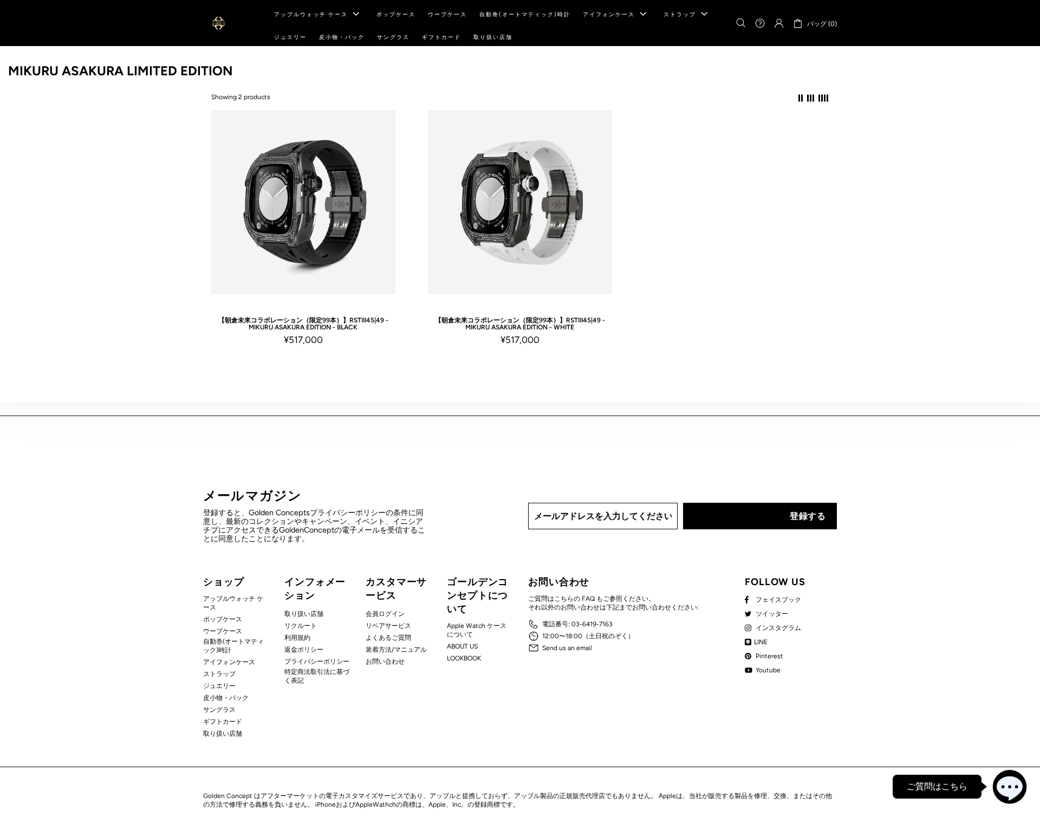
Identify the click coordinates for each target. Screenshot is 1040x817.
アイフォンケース (229, 662)
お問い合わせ (385, 661)
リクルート (300, 626)
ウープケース (222, 631)
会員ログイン (385, 614)
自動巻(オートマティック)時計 (233, 646)
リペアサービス (388, 626)
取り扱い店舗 (222, 733)
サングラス (219, 710)
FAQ (588, 598)
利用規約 (297, 637)
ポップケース (222, 619)
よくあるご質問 (388, 637)
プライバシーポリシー (316, 661)
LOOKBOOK (464, 658)
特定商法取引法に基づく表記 (316, 676)
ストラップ (219, 674)
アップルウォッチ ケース (233, 603)
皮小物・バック (226, 698)
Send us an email (567, 648)
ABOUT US (462, 646)
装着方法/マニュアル (396, 649)
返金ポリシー (303, 649)
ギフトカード (222, 721)
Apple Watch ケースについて (476, 630)
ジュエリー (219, 686)
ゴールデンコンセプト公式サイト (218, 23)
